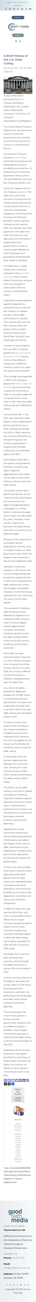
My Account (22, 2)
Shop (15, 2)
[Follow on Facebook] (5, 9)
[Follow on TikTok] (18, 9)
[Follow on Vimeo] (14, 9)
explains (21, 192)
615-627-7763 (18, 1258)
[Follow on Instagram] (10, 9)
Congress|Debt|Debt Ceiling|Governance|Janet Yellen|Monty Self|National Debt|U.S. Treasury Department (17, 1175)
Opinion (9, 71)
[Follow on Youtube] (30, 9)
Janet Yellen (20, 157)
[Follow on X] (26, 9)
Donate (18, 35)
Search (9, 2)
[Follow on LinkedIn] (22, 9)
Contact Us (10, 1254)
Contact (18, 17)
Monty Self (12, 68)
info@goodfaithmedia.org (17, 1268)
